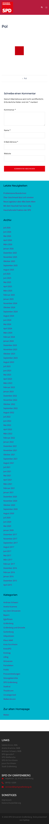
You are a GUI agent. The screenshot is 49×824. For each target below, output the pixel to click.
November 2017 (10, 538)
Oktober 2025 (9, 261)
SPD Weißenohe (8, 757)
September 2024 (10, 311)
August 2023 (8, 362)
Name (7, 130)
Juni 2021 (7, 471)
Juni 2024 (7, 320)
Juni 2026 (7, 232)
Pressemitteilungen (11, 674)
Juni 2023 (7, 370)
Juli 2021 (6, 467)
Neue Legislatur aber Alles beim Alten (19, 201)
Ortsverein (8, 661)
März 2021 (7, 484)
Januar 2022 (8, 442)
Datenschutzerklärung (11, 803)
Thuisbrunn (8, 690)
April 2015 (7, 585)
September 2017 (10, 543)
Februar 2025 (9, 295)
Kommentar (10, 110)
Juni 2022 (7, 421)
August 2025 (8, 269)
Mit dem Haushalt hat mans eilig (17, 206)
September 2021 (10, 459)
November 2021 (10, 450)
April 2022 (7, 429)
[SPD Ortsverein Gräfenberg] (7, 7)
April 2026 (7, 240)
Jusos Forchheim (9, 763)
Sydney (26, 820)
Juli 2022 (6, 416)
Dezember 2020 (10, 496)
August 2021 (8, 463)
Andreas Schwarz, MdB (11, 751)
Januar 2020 (8, 530)
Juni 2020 (7, 522)
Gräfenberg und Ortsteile (14, 627)
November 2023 (10, 349)
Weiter (6, 715)
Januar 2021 (8, 492)
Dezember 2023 (10, 345)
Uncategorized (9, 695)
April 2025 (7, 286)
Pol (25, 78)
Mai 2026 (7, 236)
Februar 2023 (9, 387)
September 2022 (10, 408)
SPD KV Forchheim (10, 760)
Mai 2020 (7, 526)
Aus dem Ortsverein (12, 611)
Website (7, 153)
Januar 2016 (8, 576)
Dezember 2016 (10, 568)
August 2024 (8, 316)
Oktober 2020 (9, 505)
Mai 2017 (7, 555)
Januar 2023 (8, 391)
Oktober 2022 (9, 404)
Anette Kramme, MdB (11, 748)
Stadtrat (6, 686)
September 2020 (10, 509)
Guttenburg (8, 632)
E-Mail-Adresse (11, 142)
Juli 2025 (6, 274)
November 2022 (10, 400)
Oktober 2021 (9, 454)
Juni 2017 (7, 551)
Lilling (5, 657)
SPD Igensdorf (8, 754)
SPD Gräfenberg (10, 682)
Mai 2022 (7, 425)
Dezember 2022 (10, 396)
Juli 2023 (6, 366)
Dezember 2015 (10, 580)
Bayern (6, 615)
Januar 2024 (8, 341)
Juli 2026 (6, 227)
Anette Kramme (10, 606)
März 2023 (7, 383)
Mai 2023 (7, 374)
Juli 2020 (6, 517)
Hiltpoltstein (8, 636)
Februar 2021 (9, 488)
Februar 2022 (9, 438)
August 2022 (8, 412)
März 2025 (7, 290)
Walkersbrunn (9, 699)
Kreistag (6, 653)
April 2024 (7, 328)
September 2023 (10, 358)
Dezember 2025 (10, 253)
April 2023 (7, 379)
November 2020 (10, 501)
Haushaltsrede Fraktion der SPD (17, 210)
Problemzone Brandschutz (14, 193)
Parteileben (8, 665)
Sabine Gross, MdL (10, 745)
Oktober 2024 (9, 307)
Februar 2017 (9, 564)
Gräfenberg (8, 623)
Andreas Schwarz (10, 602)
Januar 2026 (8, 248)
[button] (42, 7)
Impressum (7, 800)
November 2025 (10, 257)
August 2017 (8, 547)
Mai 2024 (7, 324)
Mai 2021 (7, 475)
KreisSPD (7, 648)
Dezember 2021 (10, 446)
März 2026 (7, 244)
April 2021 (7, 480)
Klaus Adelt (8, 640)
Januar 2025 (8, 299)
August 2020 (8, 513)
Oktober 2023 (9, 353)
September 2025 (10, 265)
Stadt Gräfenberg (9, 766)
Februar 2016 (9, 572)
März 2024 (7, 332)
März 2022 (7, 433)
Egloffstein (8, 619)
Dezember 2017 (10, 534)
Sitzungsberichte (10, 678)
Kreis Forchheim (10, 644)
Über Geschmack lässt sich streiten (18, 197)
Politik (6, 669)
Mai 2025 (7, 282)
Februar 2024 (9, 337)
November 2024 (10, 303)
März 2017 (7, 559)
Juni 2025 (7, 278)
